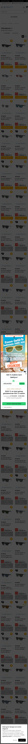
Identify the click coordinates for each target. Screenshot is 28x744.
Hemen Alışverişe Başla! (14, 404)
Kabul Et (22, 740)
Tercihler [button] (15, 740)
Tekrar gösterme (8, 407)
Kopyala (22, 383)
